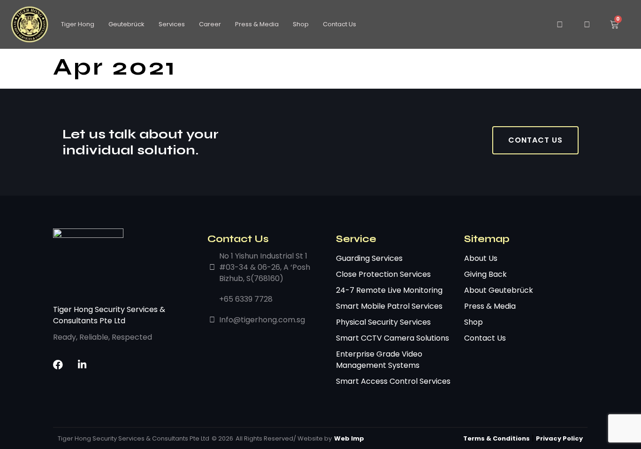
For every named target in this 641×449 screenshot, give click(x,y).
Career (210, 24)
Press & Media (257, 24)
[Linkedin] (82, 365)
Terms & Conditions (496, 438)
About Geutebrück (498, 290)
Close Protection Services (383, 274)
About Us (480, 258)
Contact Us (339, 24)
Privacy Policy (559, 438)
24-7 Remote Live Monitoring (389, 290)
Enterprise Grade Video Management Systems (379, 360)
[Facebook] (58, 365)
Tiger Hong (77, 24)
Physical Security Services (383, 322)
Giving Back (485, 274)
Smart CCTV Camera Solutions (392, 338)
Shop (301, 24)
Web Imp (349, 438)
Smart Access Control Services (393, 381)
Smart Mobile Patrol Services (389, 306)
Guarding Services (369, 258)
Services (172, 24)
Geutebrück (126, 24)
